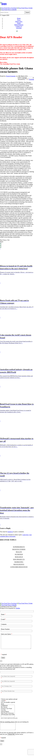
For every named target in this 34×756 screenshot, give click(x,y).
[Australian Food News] (3, 3)
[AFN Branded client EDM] (8, 715)
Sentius (18, 608)
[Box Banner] (8, 707)
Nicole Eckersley (11, 76)
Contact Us (19, 26)
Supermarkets (19, 547)
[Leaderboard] (8, 705)
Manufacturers (18, 549)
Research (19, 557)
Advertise (19, 28)
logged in (10, 531)
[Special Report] (8, 711)
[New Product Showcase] (8, 713)
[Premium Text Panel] (8, 708)
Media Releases (18, 25)
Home (19, 18)
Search (27, 12)
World (19, 23)
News (18, 20)
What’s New (18, 21)
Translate (31, 79)
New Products (19, 559)
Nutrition (19, 554)
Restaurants (19, 564)
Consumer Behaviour (18, 567)
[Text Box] (8, 710)
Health (19, 552)
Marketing (18, 562)
